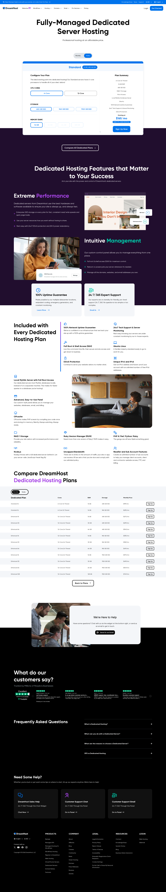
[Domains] (61, 8)
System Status (120, 846)
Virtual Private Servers (52, 862)
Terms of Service (97, 849)
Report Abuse (96, 846)
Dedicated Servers (51, 865)
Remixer (47, 839)
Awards (71, 873)
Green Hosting (73, 860)
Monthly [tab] (78, 55)
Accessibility (96, 853)
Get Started (157, 8)
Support (141, 2)
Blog (70, 846)
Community (72, 853)
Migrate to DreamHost (52, 855)
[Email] (68, 8)
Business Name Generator (124, 853)
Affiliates (71, 842)
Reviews (71, 870)
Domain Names (50, 869)
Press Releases (74, 867)
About (71, 839)
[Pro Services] (81, 8)
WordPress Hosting (51, 851)
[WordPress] (41, 8)
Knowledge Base (127, 2)
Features (48, 872)
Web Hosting (49, 858)
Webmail (142, 842)
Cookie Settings (102, 862)
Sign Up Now (122, 129)
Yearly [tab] (88, 55)
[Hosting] (51, 8)
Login (146, 8)
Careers (71, 849)
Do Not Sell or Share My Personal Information (102, 866)
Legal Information (97, 839)
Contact (118, 839)
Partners (71, 863)
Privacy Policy (96, 842)
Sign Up (150, 504)
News (135, 2)
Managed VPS (49, 842)
